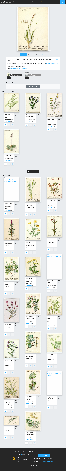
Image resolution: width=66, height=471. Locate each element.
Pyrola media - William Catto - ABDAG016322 (8, 157)
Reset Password (50, 461)
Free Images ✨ (39, 1)
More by (33, 171)
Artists (19, 1)
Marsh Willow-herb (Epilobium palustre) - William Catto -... (51, 240)
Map (14, 1)
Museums (25, 1)
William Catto (7, 121)
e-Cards (31, 1)
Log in (44, 461)
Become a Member (44, 455)
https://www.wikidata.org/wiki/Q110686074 (19, 68)
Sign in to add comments (33, 86)
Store (46, 1)
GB (11, 121)
